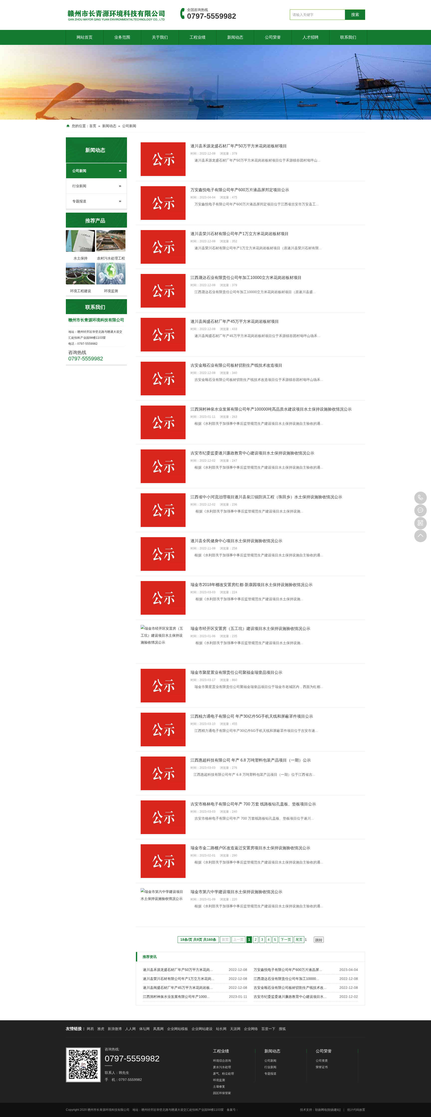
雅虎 (100, 1029)
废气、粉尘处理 (223, 1073)
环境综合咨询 (222, 1060)
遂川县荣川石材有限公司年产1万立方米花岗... (178, 979)
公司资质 (322, 1060)
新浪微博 (115, 1029)
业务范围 (122, 37)
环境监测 (219, 1080)
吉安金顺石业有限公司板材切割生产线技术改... (290, 988)
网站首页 (85, 37)
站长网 (221, 1029)
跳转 (318, 940)
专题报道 (79, 201)
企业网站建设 (202, 1029)
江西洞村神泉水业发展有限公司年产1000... (176, 997)
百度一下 (268, 1029)
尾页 (299, 940)
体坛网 (144, 1029)
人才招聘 (311, 37)
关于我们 (160, 37)
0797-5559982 (420, 498)
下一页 (286, 940)
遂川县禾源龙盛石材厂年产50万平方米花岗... (178, 970)
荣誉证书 (322, 1067)
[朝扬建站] (333, 1110)
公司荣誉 (273, 37)
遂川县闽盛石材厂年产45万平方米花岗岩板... (178, 988)
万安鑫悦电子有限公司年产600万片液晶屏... (288, 970)
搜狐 (282, 1029)
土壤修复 (219, 1086)
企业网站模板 (177, 1029)
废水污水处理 (222, 1067)
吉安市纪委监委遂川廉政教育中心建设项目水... (290, 997)
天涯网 (235, 1029)
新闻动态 (235, 37)
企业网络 (251, 1029)
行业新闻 (79, 186)
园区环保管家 (222, 1093)
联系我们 (348, 37)
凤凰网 (158, 1029)
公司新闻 (129, 126)
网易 (90, 1029)
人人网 (130, 1029)
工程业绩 (198, 37)
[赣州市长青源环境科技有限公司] (115, 14)
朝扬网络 (321, 1110)
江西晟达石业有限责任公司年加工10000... (286, 979)
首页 (92, 126)
